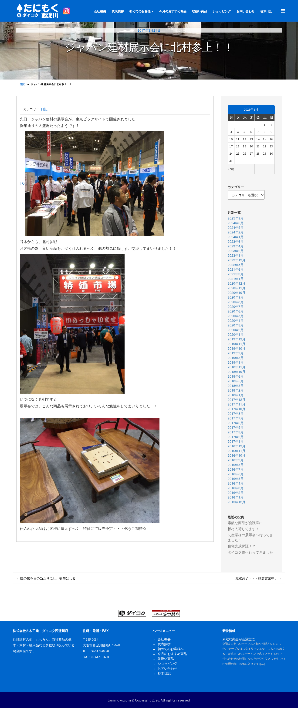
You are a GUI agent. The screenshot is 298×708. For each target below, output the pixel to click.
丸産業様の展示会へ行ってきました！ (250, 537)
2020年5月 (236, 315)
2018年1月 (236, 394)
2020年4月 (236, 320)
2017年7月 (236, 418)
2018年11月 (236, 367)
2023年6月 (236, 241)
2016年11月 (236, 450)
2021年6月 (236, 269)
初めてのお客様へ (141, 11)
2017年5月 (236, 427)
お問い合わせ (246, 11)
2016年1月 (236, 497)
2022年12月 (236, 260)
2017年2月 (236, 436)
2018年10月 (236, 371)
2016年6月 (236, 474)
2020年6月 (236, 311)
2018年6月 (236, 376)
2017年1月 (236, 441)
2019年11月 (236, 343)
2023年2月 (236, 250)
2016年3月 (236, 487)
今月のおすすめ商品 (172, 11)
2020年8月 (236, 301)
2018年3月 (236, 385)
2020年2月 (236, 329)
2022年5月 (236, 264)
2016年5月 (236, 478)
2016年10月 (236, 455)
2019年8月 (236, 357)
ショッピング (222, 11)
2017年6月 (236, 422)
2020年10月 (236, 292)
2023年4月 (236, 246)
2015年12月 (236, 501)
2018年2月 (236, 390)
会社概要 (100, 11)
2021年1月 (236, 278)
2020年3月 (236, 325)
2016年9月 (236, 460)
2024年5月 (236, 227)
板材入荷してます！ (243, 529)
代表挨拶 (118, 11)
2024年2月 (236, 232)
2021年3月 (236, 274)
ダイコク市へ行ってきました (250, 552)
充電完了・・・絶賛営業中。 (258, 578)
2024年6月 (236, 222)
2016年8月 (236, 464)
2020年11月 (236, 288)
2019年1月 (236, 362)
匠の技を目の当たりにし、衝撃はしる (46, 578)
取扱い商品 (199, 11)
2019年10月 (236, 348)
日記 (44, 109)
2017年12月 (236, 399)
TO (22, 183)
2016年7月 (236, 469)
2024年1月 (236, 236)
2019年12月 (236, 339)
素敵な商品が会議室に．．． (250, 523)
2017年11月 (236, 404)
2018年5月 (236, 381)
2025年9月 (236, 218)
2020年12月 (236, 283)
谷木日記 (266, 11)
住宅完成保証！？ (242, 546)
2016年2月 (236, 492)
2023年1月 (236, 255)
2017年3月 (236, 432)
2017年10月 (236, 408)
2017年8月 (236, 413)
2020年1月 (236, 334)
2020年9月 (236, 297)
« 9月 (231, 169)
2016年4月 (236, 483)
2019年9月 (236, 353)
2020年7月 (236, 306)
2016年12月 (236, 446)
